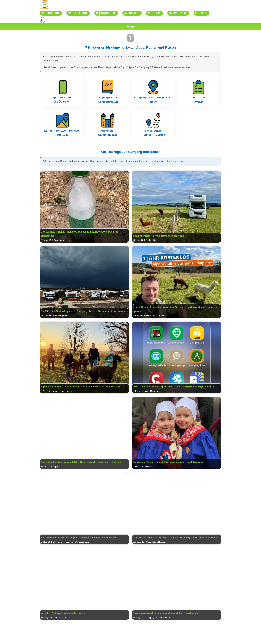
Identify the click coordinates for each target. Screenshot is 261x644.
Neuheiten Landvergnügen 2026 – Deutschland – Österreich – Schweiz (84, 433)
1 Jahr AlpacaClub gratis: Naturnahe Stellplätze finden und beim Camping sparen (176, 282)
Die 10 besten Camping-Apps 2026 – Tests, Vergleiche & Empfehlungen (176, 357)
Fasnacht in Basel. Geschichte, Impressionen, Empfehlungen (176, 433)
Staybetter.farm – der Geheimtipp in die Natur (176, 206)
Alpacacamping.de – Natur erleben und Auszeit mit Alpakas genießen (84, 357)
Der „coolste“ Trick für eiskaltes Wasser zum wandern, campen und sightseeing (84, 206)
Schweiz (149, 466)
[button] (42, 19)
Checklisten (58, 542)
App (55, 315)
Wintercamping (82, 542)
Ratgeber (62, 315)
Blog (55, 240)
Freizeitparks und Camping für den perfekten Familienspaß (176, 583)
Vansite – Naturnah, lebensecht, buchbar (84, 583)
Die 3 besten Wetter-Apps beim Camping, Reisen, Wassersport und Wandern (84, 282)
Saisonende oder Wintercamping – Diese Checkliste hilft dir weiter (84, 508)
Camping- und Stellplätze (158, 617)
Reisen (161, 315)
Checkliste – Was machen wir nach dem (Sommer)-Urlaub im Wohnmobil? (176, 508)
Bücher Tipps (65, 240)
